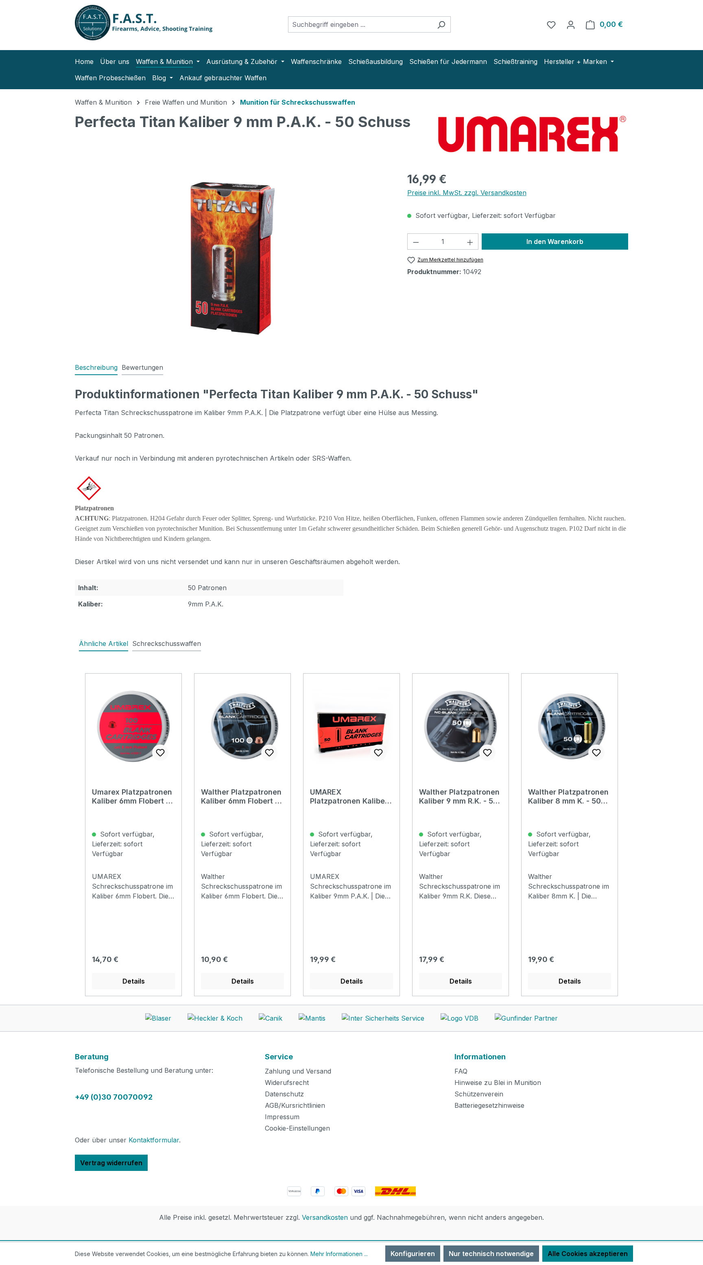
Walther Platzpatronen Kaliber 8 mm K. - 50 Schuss (568, 797)
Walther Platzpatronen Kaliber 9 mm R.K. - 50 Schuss (459, 797)
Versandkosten (325, 1217)
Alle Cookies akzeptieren (588, 1254)
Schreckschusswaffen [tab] (166, 643)
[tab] (96, 367)
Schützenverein (478, 1094)
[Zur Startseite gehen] (136, 22)
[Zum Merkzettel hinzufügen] (160, 753)
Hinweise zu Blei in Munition (497, 1082)
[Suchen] (441, 24)
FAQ (460, 1071)
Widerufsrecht (287, 1082)
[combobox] (360, 24)
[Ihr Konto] (571, 24)
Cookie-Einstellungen (297, 1128)
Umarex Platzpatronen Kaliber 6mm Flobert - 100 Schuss (132, 797)
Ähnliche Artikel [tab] (103, 643)
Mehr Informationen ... (339, 1253)
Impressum (282, 1117)
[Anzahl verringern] (415, 241)
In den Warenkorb (554, 241)
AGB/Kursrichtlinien (295, 1105)
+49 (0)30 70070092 (114, 1097)
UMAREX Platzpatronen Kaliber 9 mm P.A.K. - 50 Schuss (349, 797)
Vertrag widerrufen (111, 1163)
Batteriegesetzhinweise (489, 1105)
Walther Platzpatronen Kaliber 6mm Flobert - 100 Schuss (241, 797)
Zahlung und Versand (298, 1071)
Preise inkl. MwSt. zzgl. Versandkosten (466, 193)
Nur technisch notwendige (491, 1254)
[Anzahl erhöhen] (470, 241)
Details (133, 981)
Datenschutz (284, 1094)
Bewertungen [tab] (142, 367)
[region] (233, 258)
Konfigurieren (413, 1254)
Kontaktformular (154, 1140)
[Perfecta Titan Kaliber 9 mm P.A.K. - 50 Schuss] (233, 258)
